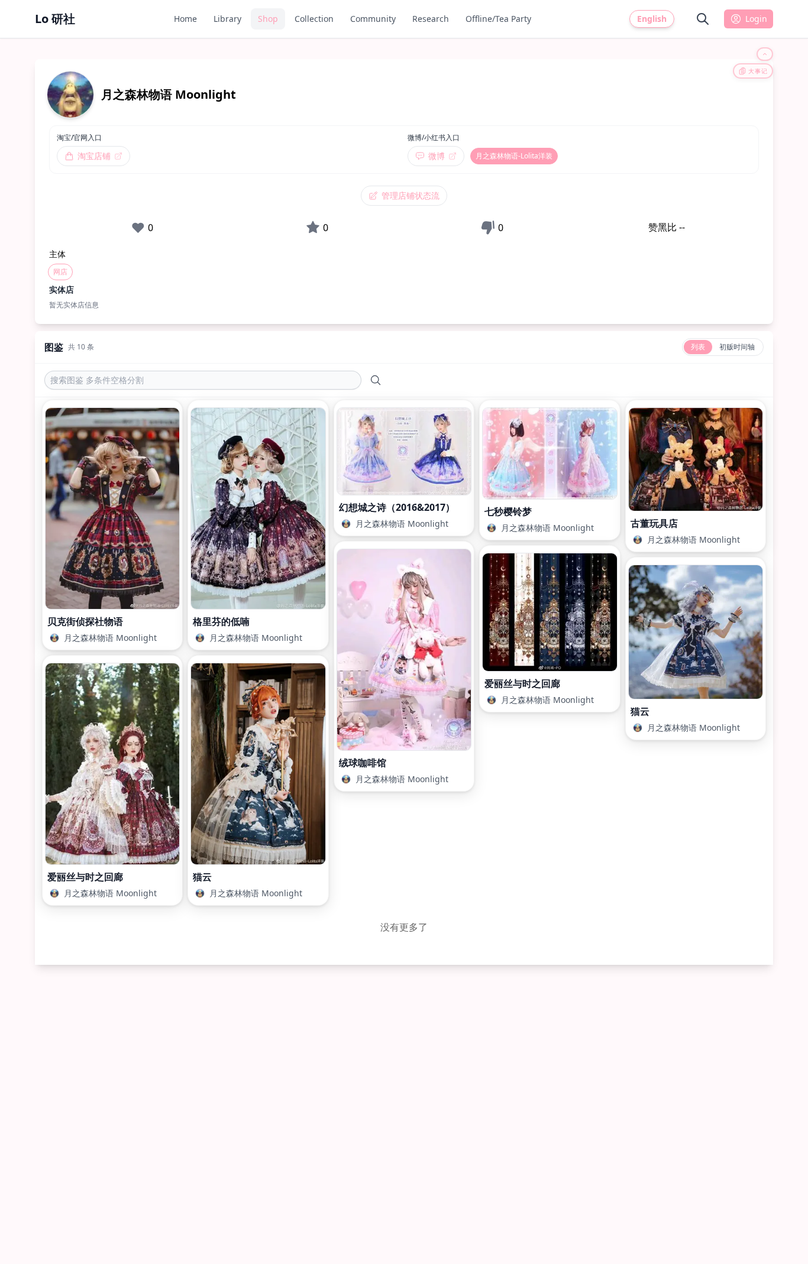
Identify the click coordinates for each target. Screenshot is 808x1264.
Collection (314, 18)
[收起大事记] (765, 54)
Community (373, 18)
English (652, 18)
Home (185, 18)
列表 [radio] (698, 347)
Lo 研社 (55, 19)
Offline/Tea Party (498, 18)
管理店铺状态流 (410, 195)
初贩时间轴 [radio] (737, 347)
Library (227, 18)
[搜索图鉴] (375, 380)
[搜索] (703, 19)
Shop (268, 18)
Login (756, 18)
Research (430, 18)
